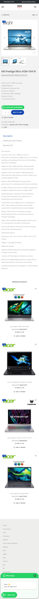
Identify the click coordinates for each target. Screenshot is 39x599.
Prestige (25, 125)
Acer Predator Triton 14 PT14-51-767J (19, 438)
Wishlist (5, 540)
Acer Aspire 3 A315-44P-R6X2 (19, 327)
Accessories (7, 572)
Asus (4, 558)
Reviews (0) (8, 145)
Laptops (12, 125)
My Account (7, 529)
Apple (5, 554)
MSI (16, 125)
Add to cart (17, 112)
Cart (4, 533)
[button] (7, 117)
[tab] (19, 136)
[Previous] (4, 37)
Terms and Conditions (10, 543)
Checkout (6, 536)
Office (20, 125)
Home (5, 525)
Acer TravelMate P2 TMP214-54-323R (19, 382)
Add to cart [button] (20, 332)
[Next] (34, 37)
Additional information (12, 141)
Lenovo (5, 561)
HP (3, 568)
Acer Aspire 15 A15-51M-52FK (19, 494)
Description (7, 136)
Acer (4, 550)
